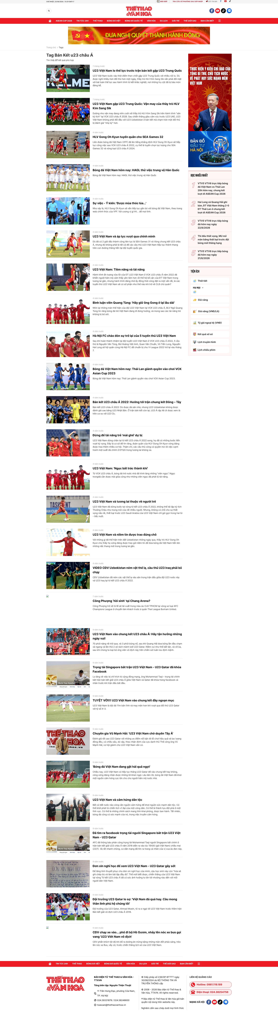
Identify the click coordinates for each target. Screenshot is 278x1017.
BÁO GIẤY (163, 1)
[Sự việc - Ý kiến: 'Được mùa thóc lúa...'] (68, 211)
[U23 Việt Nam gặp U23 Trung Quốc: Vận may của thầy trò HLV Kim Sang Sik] (68, 111)
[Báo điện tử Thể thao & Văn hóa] (139, 11)
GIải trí (175, 21)
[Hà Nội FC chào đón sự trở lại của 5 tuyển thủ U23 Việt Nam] (68, 343)
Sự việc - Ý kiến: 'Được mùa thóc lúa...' (119, 203)
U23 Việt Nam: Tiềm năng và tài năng (119, 269)
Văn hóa (151, 21)
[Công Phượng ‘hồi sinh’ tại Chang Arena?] (68, 608)
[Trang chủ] (50, 21)
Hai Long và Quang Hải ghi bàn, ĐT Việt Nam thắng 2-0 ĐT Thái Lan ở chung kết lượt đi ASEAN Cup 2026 (213, 207)
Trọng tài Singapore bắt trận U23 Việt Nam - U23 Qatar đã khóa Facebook (137, 669)
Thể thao (98, 21)
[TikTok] (231, 1)
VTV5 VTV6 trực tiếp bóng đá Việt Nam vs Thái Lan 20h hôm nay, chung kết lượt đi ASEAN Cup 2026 (213, 188)
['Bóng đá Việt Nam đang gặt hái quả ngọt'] (68, 774)
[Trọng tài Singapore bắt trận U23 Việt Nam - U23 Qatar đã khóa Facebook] (68, 674)
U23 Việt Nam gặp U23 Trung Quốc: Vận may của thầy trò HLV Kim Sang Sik (136, 106)
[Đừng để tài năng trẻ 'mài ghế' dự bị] (68, 443)
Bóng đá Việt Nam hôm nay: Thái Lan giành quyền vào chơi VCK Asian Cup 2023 (137, 371)
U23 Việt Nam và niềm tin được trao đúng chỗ (125, 534)
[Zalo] (229, 10)
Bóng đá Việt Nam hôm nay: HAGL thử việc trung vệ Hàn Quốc (136, 170)
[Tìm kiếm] (48, 10)
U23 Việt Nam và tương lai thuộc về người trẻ (124, 501)
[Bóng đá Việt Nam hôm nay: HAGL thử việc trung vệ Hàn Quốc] (68, 177)
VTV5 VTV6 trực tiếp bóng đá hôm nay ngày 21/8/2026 (213, 255)
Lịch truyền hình (207, 342)
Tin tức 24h (82, 21)
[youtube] (217, 10)
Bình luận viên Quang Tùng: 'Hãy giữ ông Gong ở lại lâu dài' (134, 302)
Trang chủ (51, 48)
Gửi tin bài (212, 1)
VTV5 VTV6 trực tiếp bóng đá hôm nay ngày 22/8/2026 (213, 224)
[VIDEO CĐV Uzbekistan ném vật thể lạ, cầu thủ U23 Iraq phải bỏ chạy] (68, 575)
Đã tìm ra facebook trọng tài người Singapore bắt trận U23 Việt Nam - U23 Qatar (137, 835)
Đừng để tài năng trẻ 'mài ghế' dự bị (117, 435)
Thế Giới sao (190, 21)
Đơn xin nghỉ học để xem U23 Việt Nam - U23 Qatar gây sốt (134, 866)
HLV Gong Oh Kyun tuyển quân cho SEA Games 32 (128, 137)
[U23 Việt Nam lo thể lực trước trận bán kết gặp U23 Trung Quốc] (68, 78)
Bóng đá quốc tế (134, 21)
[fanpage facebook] (211, 10)
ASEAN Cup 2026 (64, 21)
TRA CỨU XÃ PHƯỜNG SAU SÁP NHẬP (188, 1)
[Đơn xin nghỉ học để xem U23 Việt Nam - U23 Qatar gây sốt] (68, 873)
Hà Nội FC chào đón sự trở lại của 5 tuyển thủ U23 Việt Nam (134, 336)
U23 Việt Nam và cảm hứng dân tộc (117, 799)
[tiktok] (223, 10)
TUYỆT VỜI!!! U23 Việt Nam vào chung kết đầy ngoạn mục (133, 700)
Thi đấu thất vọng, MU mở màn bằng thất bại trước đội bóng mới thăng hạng (213, 239)
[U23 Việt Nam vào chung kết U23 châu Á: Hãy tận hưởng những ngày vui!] (68, 641)
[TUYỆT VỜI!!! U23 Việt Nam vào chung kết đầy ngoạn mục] (68, 708)
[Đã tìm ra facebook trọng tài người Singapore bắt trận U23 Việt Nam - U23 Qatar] (68, 840)
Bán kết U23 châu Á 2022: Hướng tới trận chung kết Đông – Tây (137, 402)
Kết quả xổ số (205, 334)
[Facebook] (220, 1)
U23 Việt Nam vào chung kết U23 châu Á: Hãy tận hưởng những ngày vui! (137, 636)
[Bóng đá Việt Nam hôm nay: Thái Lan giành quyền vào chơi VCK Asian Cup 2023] (68, 376)
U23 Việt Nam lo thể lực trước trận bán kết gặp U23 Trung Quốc (137, 70)
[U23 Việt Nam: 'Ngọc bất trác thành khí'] (68, 476)
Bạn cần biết (207, 21)
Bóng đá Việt (113, 21)
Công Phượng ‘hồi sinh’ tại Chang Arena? (121, 601)
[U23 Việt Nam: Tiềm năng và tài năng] (68, 277)
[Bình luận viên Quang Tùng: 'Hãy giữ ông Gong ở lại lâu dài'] (68, 310)
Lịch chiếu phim (206, 349)
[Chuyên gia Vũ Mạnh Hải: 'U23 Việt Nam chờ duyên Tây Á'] (68, 741)
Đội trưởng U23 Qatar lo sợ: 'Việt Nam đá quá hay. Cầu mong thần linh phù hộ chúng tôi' (135, 901)
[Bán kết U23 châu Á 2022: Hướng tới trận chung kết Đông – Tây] (68, 409)
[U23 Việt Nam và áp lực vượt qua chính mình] (68, 244)
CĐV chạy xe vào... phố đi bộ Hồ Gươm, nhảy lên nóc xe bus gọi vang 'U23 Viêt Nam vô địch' (137, 934)
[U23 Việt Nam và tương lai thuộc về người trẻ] (68, 509)
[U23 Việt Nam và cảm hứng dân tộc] (68, 807)
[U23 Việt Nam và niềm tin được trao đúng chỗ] (68, 542)
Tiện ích (195, 271)
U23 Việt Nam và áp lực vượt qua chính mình (124, 236)
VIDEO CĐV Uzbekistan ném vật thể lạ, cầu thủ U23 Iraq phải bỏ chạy (137, 570)
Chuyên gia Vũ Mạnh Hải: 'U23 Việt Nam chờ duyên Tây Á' (133, 733)
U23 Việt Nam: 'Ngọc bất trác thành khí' (120, 468)
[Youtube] (225, 1)
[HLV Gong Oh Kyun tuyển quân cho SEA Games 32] (68, 144)
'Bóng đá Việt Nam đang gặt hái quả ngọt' (121, 766)
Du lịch (164, 21)
